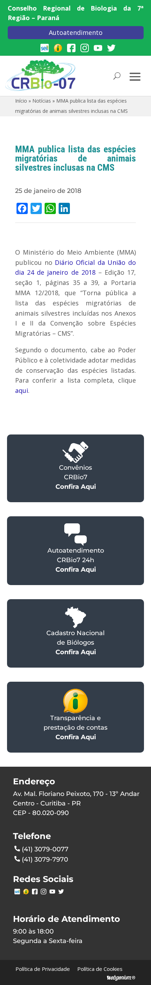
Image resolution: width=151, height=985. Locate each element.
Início (21, 100)
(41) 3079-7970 (45, 859)
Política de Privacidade (42, 968)
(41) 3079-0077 (45, 849)
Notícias (41, 100)
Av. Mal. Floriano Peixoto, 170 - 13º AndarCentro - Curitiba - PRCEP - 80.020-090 (76, 803)
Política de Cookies (100, 968)
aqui (21, 390)
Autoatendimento (76, 32)
